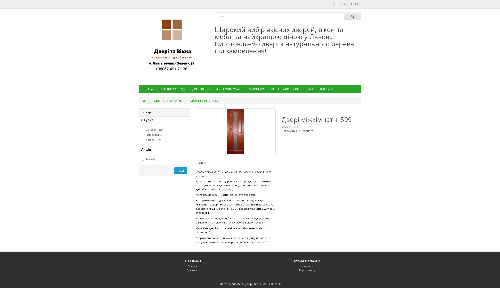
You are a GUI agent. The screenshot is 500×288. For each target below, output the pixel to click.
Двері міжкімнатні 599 (204, 100)
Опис (202, 163)
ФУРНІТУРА (257, 89)
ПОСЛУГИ (326, 89)
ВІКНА (149, 89)
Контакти (307, 266)
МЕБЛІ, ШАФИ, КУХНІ (285, 89)
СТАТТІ (309, 89)
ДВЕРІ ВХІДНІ (201, 89)
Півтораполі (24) (155, 134)
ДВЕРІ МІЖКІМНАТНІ (229, 89)
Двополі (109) (153, 140)
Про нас (193, 266)
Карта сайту (307, 270)
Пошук (180, 170)
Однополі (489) (154, 129)
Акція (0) (150, 159)
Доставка (193, 270)
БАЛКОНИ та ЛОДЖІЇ (172, 89)
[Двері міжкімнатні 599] (236, 131)
